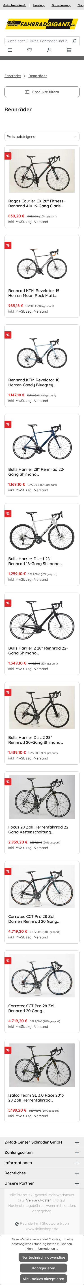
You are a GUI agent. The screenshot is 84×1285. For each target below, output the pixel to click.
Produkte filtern (45, 92)
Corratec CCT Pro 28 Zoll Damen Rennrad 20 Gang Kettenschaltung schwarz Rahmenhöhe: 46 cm (32, 919)
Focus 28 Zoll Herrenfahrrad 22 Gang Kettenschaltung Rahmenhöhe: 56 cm (38, 830)
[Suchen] (74, 40)
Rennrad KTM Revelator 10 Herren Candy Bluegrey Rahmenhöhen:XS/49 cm (34, 382)
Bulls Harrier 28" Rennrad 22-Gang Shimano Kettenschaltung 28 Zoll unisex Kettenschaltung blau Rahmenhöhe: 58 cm (37, 472)
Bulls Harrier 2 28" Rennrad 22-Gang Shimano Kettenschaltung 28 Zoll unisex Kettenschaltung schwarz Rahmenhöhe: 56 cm (38, 651)
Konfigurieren (43, 1268)
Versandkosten (39, 1200)
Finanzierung (61, 5)
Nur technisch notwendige (43, 1257)
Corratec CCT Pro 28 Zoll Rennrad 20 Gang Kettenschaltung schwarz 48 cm (35, 1008)
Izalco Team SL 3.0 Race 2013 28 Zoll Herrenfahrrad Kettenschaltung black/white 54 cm (36, 1098)
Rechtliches (15, 1173)
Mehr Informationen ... (42, 1249)
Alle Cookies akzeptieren (43, 1279)
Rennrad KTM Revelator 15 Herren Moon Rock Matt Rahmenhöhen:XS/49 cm (33, 293)
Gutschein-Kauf (14, 5)
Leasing (39, 5)
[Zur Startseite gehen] (42, 24)
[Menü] (9, 49)
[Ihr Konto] (49, 49)
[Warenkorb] (69, 49)
